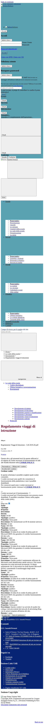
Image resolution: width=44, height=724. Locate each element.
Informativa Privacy (12, 672)
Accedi (4, 31)
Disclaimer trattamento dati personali (14, 705)
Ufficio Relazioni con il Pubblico (17, 674)
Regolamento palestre (22, 419)
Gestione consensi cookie (14, 682)
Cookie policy (10, 668)
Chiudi (4, 100)
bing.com (4, 503)
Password (25, 45)
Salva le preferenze (18, 615)
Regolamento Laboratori (23, 415)
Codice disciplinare (17, 385)
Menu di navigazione (30, 378)
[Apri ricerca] (25, 169)
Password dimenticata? (9, 49)
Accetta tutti (9, 469)
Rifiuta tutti (19, 466)
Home (7, 352)
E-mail (24, 77)
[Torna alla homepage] (22, 159)
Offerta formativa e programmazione (23, 387)
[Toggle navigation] (19, 187)
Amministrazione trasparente (15, 684)
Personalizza (6, 466)
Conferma (12, 157)
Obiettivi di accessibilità (13, 678)
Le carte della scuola (12, 354)
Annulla (4, 157)
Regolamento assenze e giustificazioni (27, 413)
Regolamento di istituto (22, 408)
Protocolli (13, 421)
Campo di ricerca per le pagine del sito (14, 329)
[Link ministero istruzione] (11, 4)
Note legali (9, 670)
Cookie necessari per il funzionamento (15, 493)
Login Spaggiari (18, 86)
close (3, 197)
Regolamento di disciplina (23, 411)
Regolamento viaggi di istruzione (26, 417)
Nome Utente (27, 42)
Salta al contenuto (7, 2)
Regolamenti (9, 356)
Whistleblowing (11, 680)
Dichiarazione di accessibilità (15, 676)
